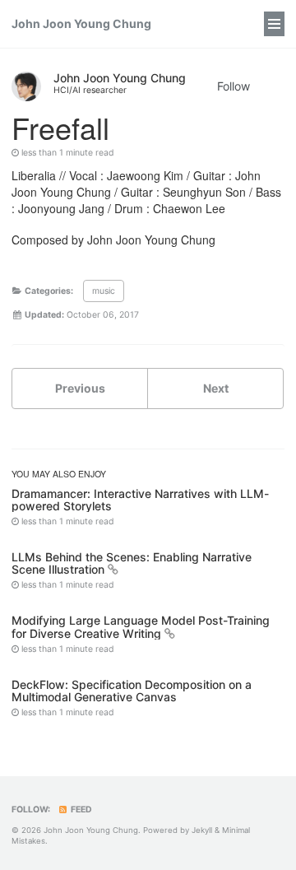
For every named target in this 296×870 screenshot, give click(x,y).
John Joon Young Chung (81, 23)
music (103, 291)
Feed (80, 809)
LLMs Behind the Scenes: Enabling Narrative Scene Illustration (132, 563)
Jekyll (202, 830)
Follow (233, 86)
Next (216, 388)
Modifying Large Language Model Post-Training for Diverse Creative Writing (141, 626)
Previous (80, 388)
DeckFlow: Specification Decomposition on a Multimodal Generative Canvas (132, 690)
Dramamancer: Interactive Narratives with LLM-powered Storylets (140, 499)
